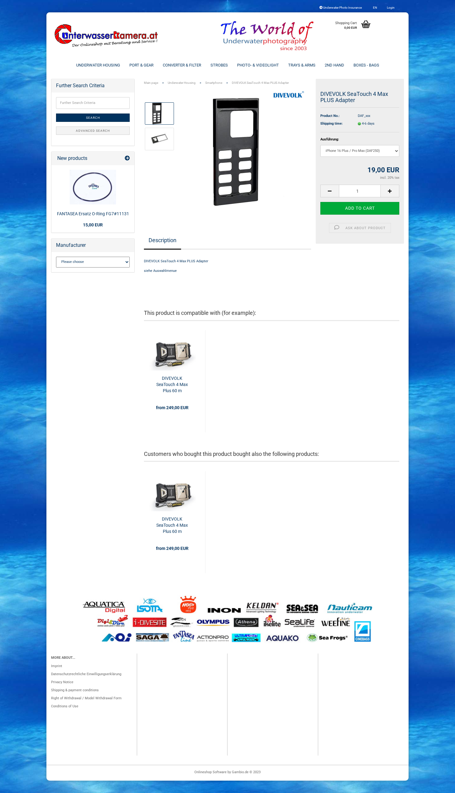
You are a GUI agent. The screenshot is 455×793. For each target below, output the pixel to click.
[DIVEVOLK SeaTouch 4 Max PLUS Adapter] (248, 152)
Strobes (219, 65)
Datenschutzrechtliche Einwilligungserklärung (86, 674)
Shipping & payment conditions (75, 690)
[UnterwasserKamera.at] (106, 35)
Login (390, 7)
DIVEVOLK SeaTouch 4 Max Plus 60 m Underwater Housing (172, 385)
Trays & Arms (301, 65)
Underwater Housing (98, 65)
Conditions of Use (64, 706)
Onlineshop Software (210, 772)
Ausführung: (329, 139)
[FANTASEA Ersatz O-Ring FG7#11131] (93, 187)
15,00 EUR (93, 224)
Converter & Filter (182, 65)
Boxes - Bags (366, 65)
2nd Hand (334, 65)
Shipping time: (331, 124)
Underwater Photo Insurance (342, 7)
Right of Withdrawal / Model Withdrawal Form (86, 698)
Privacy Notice (62, 682)
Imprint (56, 666)
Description (162, 240)
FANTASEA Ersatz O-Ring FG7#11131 (93, 213)
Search (93, 117)
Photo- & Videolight (258, 65)
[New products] (127, 158)
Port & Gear (141, 65)
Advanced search (93, 130)
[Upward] (438, 785)
